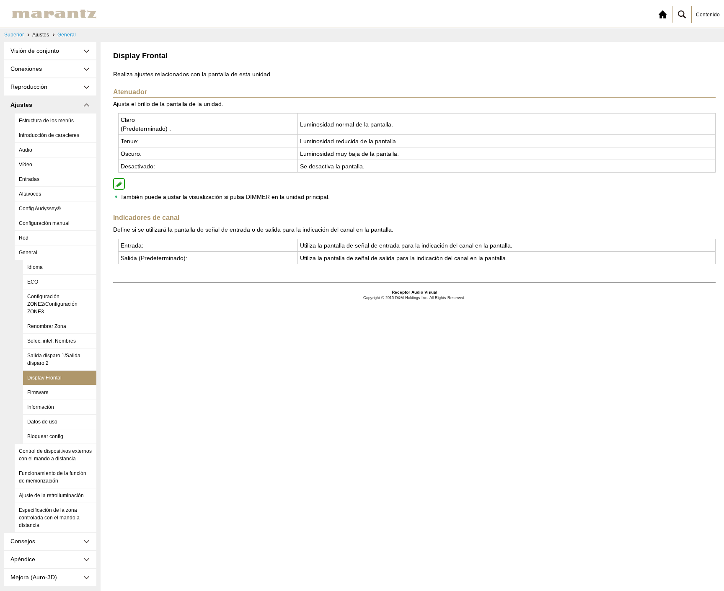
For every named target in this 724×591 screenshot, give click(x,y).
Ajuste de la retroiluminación (51, 495)
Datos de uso (42, 422)
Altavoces (30, 194)
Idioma (35, 267)
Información (40, 407)
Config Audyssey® (40, 209)
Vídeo (25, 165)
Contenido (708, 15)
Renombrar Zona (46, 326)
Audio (25, 150)
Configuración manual (44, 223)
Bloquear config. (46, 436)
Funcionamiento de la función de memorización (52, 477)
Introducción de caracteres (49, 135)
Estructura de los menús (46, 121)
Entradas (29, 179)
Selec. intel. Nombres (51, 341)
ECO (32, 282)
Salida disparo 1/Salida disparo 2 (53, 359)
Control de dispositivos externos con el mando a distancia (55, 455)
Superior (14, 35)
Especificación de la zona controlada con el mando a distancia (49, 517)
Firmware (38, 392)
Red (23, 238)
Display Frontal (44, 378)
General (66, 35)
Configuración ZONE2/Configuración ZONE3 (52, 304)
